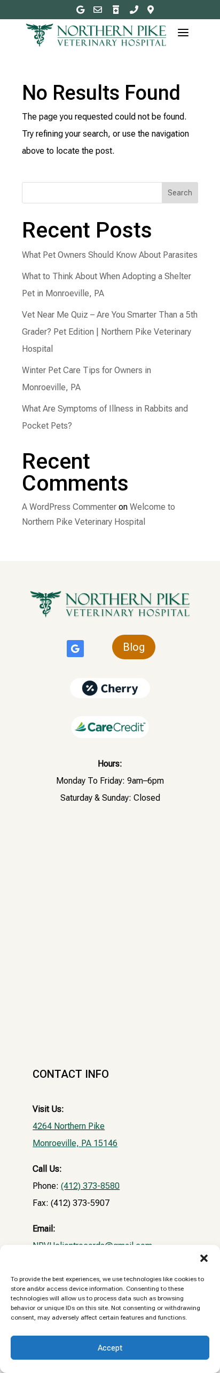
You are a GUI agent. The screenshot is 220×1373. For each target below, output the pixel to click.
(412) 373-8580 (90, 1186)
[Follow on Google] (75, 648)
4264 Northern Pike (69, 1126)
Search (180, 192)
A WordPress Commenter (69, 507)
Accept (110, 1348)
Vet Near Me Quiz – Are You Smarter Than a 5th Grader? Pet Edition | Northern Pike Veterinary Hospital (110, 332)
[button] (204, 1258)
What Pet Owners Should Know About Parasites (110, 255)
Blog (134, 647)
